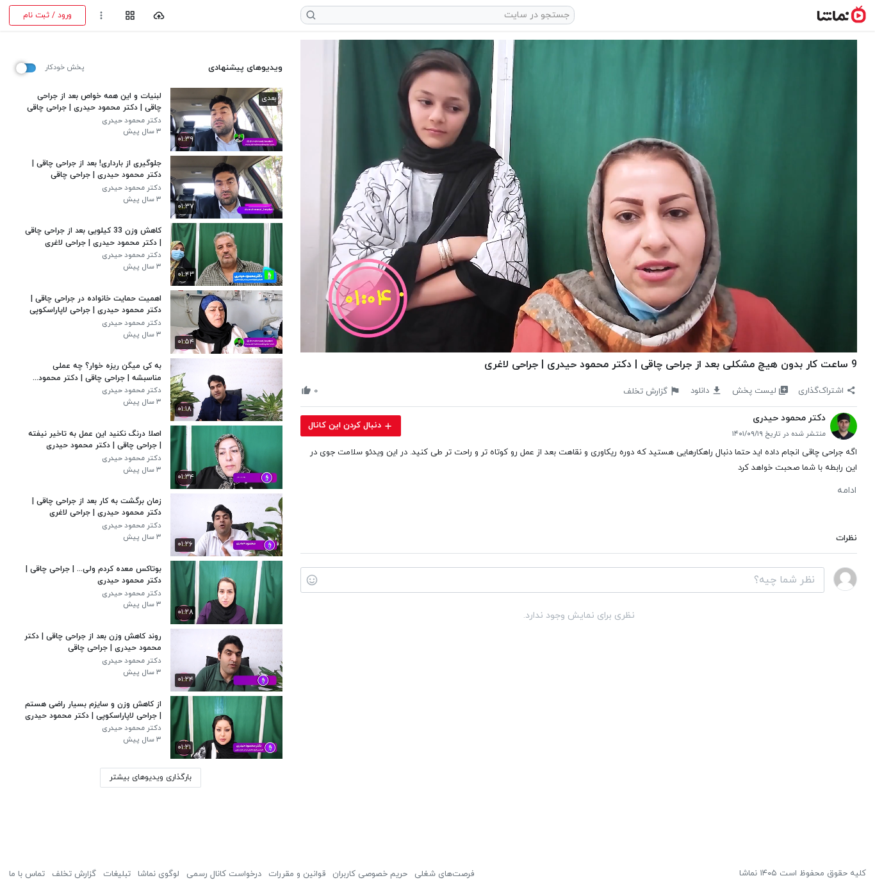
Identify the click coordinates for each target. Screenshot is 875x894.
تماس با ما (27, 874)
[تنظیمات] (101, 16)
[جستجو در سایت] (311, 15)
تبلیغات (117, 874)
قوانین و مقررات (296, 874)
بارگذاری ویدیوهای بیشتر (151, 777)
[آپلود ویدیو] (159, 15)
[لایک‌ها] (328, 390)
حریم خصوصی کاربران (369, 874)
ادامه (846, 491)
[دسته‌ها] (130, 16)
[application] (578, 196)
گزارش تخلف (74, 874)
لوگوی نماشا (158, 874)
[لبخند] (311, 580)
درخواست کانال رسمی (223, 874)
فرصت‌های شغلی (444, 874)
